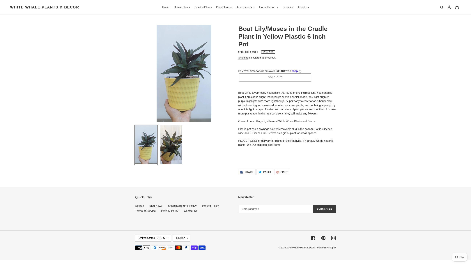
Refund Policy (210, 205)
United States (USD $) (152, 237)
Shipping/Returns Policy (182, 205)
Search (139, 205)
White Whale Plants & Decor (44, 7)
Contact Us (191, 210)
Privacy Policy (169, 210)
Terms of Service (145, 210)
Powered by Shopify (326, 247)
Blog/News (155, 205)
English (180, 237)
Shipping (243, 57)
